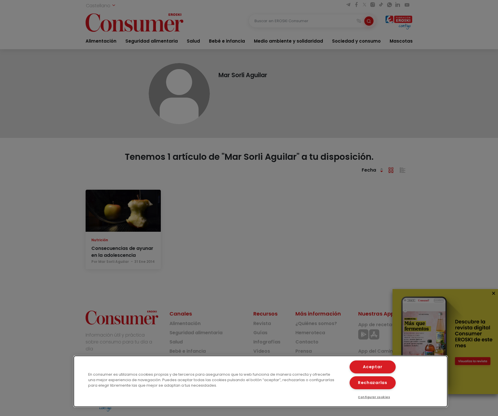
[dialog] (260, 381)
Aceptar (372, 367)
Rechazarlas (372, 382)
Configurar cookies (374, 397)
